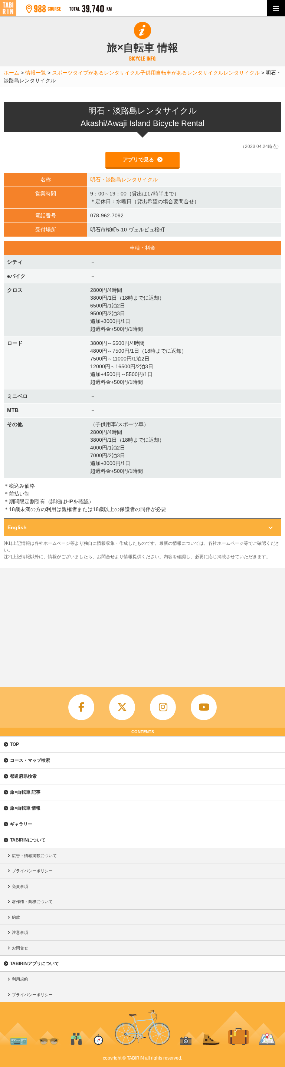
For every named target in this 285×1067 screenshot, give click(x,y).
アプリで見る (139, 159)
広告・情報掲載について (34, 855)
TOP (14, 744)
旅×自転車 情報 (25, 808)
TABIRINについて (28, 840)
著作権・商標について (32, 901)
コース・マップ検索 (30, 760)
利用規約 (20, 979)
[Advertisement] (142, 624)
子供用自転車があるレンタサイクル (181, 73)
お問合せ (20, 948)
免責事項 (20, 886)
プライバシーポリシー (32, 871)
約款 (16, 917)
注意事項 (20, 932)
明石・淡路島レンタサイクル (124, 179)
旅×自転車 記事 (25, 792)
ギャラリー (21, 824)
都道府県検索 (23, 776)
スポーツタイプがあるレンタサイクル (96, 73)
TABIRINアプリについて (34, 963)
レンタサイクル (241, 73)
